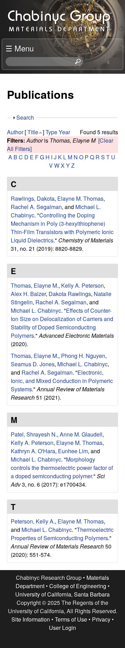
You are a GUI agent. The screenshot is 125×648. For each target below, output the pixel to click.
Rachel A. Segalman (36, 207)
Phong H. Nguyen (83, 356)
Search (25, 117)
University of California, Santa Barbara (62, 594)
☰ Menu (20, 48)
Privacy (101, 619)
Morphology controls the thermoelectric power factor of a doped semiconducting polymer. (62, 467)
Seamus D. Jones (33, 364)
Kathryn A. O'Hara (33, 451)
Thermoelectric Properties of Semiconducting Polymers (62, 534)
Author (15, 132)
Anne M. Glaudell (81, 434)
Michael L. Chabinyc (36, 310)
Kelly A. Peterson (82, 285)
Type (51, 132)
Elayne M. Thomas (80, 198)
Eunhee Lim (73, 451)
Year (64, 132)
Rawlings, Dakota (33, 198)
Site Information (30, 619)
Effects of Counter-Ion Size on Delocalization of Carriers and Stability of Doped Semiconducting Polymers (62, 322)
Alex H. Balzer (28, 294)
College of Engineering (77, 586)
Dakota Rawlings (70, 294)
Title (32, 132)
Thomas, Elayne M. (34, 285)
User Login (62, 628)
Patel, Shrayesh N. (34, 434)
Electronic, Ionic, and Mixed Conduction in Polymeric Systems (62, 380)
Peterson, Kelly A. (33, 521)
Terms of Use (71, 619)
